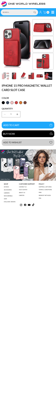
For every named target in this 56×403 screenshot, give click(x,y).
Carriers (6, 193)
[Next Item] (51, 44)
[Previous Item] (5, 165)
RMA (40, 192)
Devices (6, 187)
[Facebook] (25, 204)
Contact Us (22, 187)
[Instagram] (21, 204)
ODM (5, 199)
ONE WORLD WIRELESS (26, 4)
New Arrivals (8, 196)
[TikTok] (33, 204)
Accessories (8, 190)
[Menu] (52, 12)
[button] (46, 12)
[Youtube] (29, 204)
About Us (22, 192)
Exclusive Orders (9, 202)
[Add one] (17, 114)
